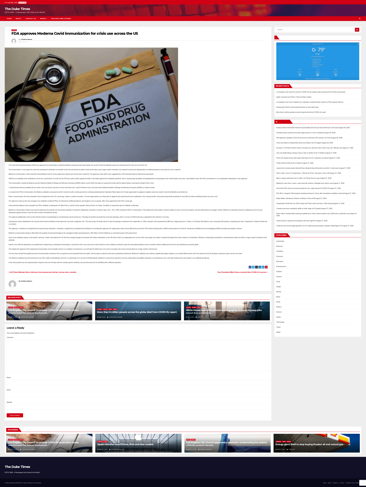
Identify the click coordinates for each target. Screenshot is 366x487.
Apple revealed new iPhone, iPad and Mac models (293, 97)
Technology (280, 322)
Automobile (280, 241)
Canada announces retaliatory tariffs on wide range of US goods (298, 208)
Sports (278, 317)
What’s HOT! (283, 122)
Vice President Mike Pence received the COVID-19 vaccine (242, 272)
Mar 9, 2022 (281, 449)
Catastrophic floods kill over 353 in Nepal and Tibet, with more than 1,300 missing (304, 203)
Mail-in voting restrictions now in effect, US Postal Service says (298, 178)
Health (16, 307)
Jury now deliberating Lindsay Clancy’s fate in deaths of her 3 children (300, 153)
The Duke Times (17, 9)
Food (278, 281)
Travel (278, 327)
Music (278, 297)
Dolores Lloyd (203, 317)
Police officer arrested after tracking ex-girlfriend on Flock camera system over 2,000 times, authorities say (312, 213)
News (21, 307)
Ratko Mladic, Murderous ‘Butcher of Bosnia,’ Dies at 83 (295, 198)
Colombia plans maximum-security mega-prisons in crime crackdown (300, 133)
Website (9, 402)
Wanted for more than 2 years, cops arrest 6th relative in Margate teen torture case (304, 183)
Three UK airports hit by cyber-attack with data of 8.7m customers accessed (302, 158)
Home (9, 18)
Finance (279, 276)
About (18, 18)
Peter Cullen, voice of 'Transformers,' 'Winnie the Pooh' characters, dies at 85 (302, 173)
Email (9, 390)
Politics (278, 307)
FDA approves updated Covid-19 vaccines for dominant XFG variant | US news (303, 138)
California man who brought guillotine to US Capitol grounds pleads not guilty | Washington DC (309, 226)
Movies (278, 292)
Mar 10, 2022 (14, 449)
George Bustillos (117, 449)
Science (279, 312)
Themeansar (37, 483)
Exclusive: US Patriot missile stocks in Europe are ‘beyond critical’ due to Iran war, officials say (309, 148)
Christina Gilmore (26, 39)
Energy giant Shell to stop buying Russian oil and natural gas (297, 107)
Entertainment (281, 266)
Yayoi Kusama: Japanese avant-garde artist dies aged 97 (296, 221)
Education (279, 261)
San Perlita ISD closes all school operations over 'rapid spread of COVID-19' (302, 188)
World (115, 309)
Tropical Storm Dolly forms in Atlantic (289, 163)
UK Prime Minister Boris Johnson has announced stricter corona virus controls (43, 272)
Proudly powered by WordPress (13, 483)
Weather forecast (317, 79)
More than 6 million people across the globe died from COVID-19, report (137, 312)
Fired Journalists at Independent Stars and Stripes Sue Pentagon (298, 143)
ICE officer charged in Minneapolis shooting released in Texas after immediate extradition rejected (310, 193)
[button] (359, 18)
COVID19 (14, 30)
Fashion (279, 271)
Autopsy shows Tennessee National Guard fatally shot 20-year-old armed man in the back (307, 127)
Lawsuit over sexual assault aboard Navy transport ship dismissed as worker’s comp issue (307, 168)
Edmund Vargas (206, 449)
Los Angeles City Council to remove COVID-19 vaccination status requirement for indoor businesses (311, 92)
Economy (279, 256)
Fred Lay (291, 449)
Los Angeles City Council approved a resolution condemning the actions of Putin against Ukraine (309, 102)
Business (279, 246)
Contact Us (31, 18)
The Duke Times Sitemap (61, 18)
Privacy (43, 18)
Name (9, 377)
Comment (10, 337)
